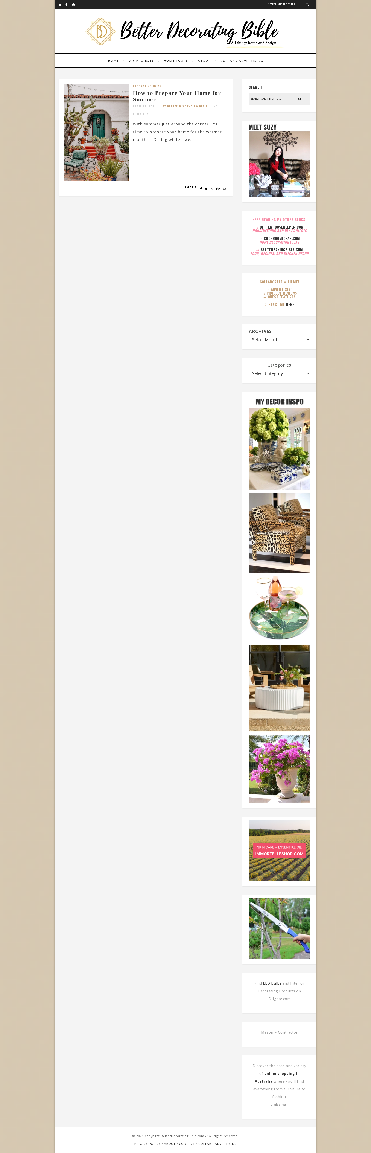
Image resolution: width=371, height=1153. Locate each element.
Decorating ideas (147, 86)
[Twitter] (62, 4)
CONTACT (187, 1144)
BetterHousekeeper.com (282, 227)
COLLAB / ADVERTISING (241, 61)
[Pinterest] (75, 4)
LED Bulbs (272, 983)
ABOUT (204, 60)
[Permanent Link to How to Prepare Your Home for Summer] (96, 179)
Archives (260, 331)
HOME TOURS (176, 60)
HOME (113, 60)
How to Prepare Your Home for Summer (177, 96)
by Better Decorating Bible (185, 106)
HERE (290, 304)
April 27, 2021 (144, 106)
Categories (279, 365)
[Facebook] (68, 4)
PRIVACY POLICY (147, 1144)
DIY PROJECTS (141, 60)
